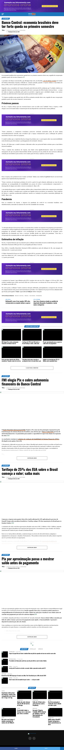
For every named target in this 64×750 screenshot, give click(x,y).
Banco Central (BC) (48, 432)
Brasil (27, 295)
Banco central (20, 295)
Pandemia (39, 295)
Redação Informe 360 (13, 31)
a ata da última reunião (49, 81)
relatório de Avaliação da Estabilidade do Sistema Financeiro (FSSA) (38, 439)
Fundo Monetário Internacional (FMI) (14, 430)
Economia (32, 295)
